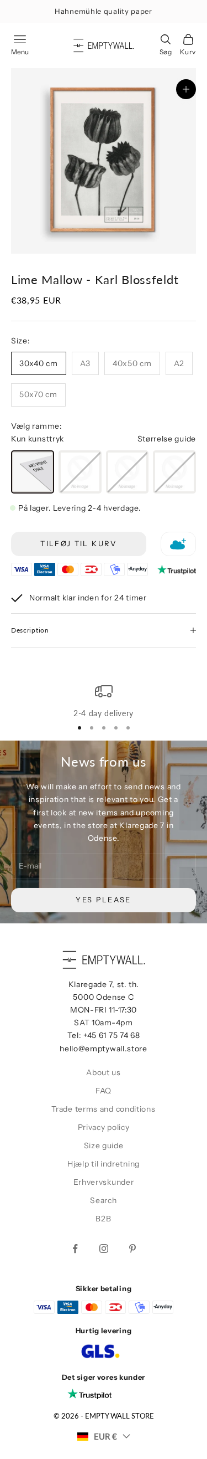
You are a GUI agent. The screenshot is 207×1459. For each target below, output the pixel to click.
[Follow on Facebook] (75, 1248)
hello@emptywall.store (103, 1049)
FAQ (103, 1091)
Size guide (104, 1145)
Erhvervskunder (103, 1182)
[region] (103, 701)
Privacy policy (104, 1127)
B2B (103, 1219)
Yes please (103, 899)
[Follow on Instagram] (103, 1248)
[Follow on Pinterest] (132, 1248)
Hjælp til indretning (103, 1164)
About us (103, 1072)
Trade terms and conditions (103, 1109)
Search (103, 1200)
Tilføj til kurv (78, 543)
